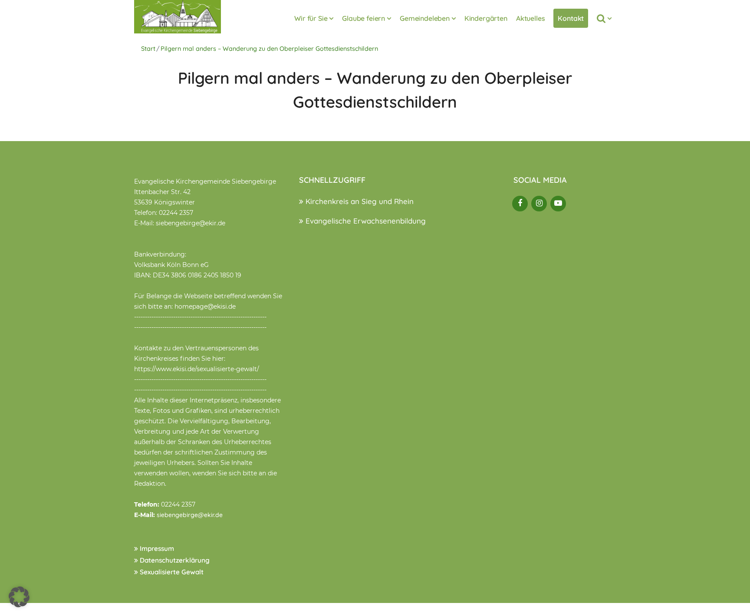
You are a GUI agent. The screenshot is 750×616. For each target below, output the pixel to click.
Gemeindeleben (425, 18)
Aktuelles (530, 18)
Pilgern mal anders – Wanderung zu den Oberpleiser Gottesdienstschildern (269, 49)
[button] (19, 597)
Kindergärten (485, 18)
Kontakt (571, 18)
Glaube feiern (363, 18)
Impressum (156, 548)
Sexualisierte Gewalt (171, 572)
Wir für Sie (310, 18)
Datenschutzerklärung (174, 560)
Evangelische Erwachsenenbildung (364, 220)
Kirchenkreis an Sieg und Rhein (358, 201)
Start (148, 49)
